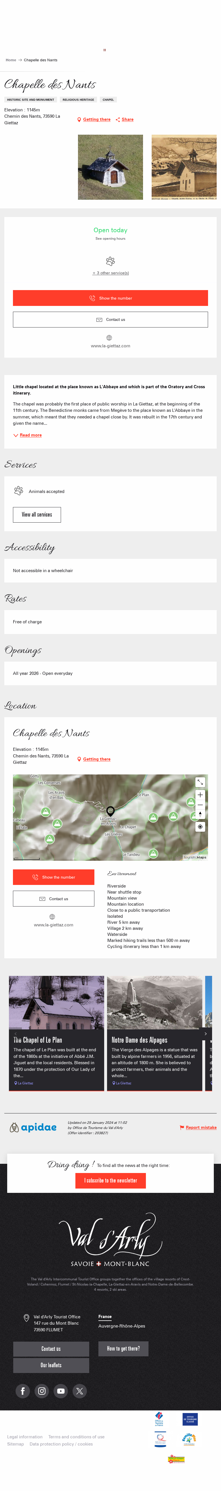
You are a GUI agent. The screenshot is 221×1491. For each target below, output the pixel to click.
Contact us (51, 1349)
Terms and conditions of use (76, 1437)
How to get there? (123, 1349)
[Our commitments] (189, 1419)
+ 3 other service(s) (110, 273)
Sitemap (15, 1444)
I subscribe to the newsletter (110, 1181)
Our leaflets (51, 1365)
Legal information (25, 1437)
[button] (36, 167)
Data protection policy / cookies (61, 1444)
